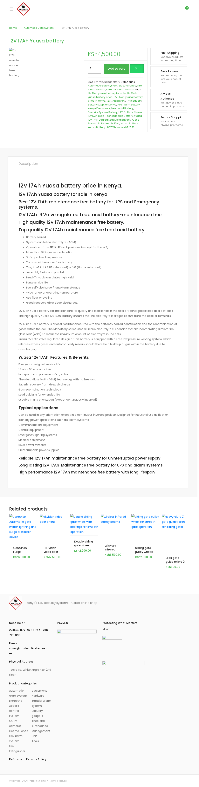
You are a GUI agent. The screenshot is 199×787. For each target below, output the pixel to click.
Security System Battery (102, 112)
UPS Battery (126, 112)
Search (168, 9)
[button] (136, 69)
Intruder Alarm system (120, 89)
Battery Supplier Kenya (102, 104)
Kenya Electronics (99, 108)
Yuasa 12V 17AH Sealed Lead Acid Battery (115, 118)
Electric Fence (127, 85)
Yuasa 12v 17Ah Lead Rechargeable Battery (115, 114)
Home (13, 28)
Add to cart (116, 69)
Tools (35, 741)
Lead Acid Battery (122, 108)
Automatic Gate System (39, 28)
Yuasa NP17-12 (125, 127)
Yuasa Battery (129, 123)
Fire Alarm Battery (129, 104)
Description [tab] (28, 163)
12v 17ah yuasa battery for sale (107, 93)
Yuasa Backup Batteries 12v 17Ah (113, 121)
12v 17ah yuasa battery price (112, 95)
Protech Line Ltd (37, 780)
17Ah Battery (134, 101)
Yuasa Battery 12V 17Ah (102, 127)
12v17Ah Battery (116, 101)
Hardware (38, 696)
